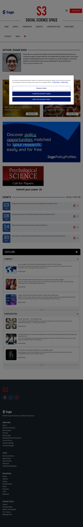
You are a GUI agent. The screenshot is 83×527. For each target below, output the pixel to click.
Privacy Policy (56, 82)
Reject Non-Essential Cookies (41, 99)
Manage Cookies (41, 88)
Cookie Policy (64, 82)
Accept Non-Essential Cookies (41, 93)
